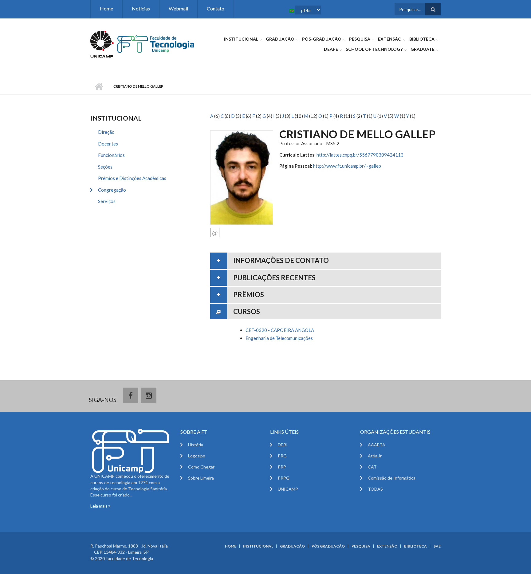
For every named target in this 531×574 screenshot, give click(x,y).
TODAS (375, 489)
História (195, 444)
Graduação (280, 39)
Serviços (107, 201)
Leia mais (99, 505)
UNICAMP (288, 489)
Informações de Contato (281, 260)
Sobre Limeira (201, 477)
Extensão (390, 39)
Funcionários (111, 155)
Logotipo (196, 455)
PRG (282, 455)
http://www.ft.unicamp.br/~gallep (347, 166)
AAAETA (376, 444)
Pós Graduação (328, 546)
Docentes (108, 143)
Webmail (178, 8)
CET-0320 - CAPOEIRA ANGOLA (280, 330)
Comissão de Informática (391, 477)
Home (106, 8)
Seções (105, 166)
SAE (437, 546)
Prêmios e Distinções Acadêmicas (132, 178)
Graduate (423, 49)
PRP (282, 466)
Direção (106, 132)
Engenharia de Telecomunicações (279, 338)
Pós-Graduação (321, 39)
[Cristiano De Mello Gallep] (241, 177)
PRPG (283, 477)
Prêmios (248, 294)
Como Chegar (201, 466)
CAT (372, 466)
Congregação (112, 190)
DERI (283, 444)
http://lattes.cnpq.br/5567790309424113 (360, 154)
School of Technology (374, 49)
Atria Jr (375, 455)
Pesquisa (359, 39)
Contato (215, 8)
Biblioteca (422, 39)
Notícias (141, 8)
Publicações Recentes (274, 277)
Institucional (241, 39)
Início (98, 86)
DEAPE (331, 49)
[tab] (325, 261)
